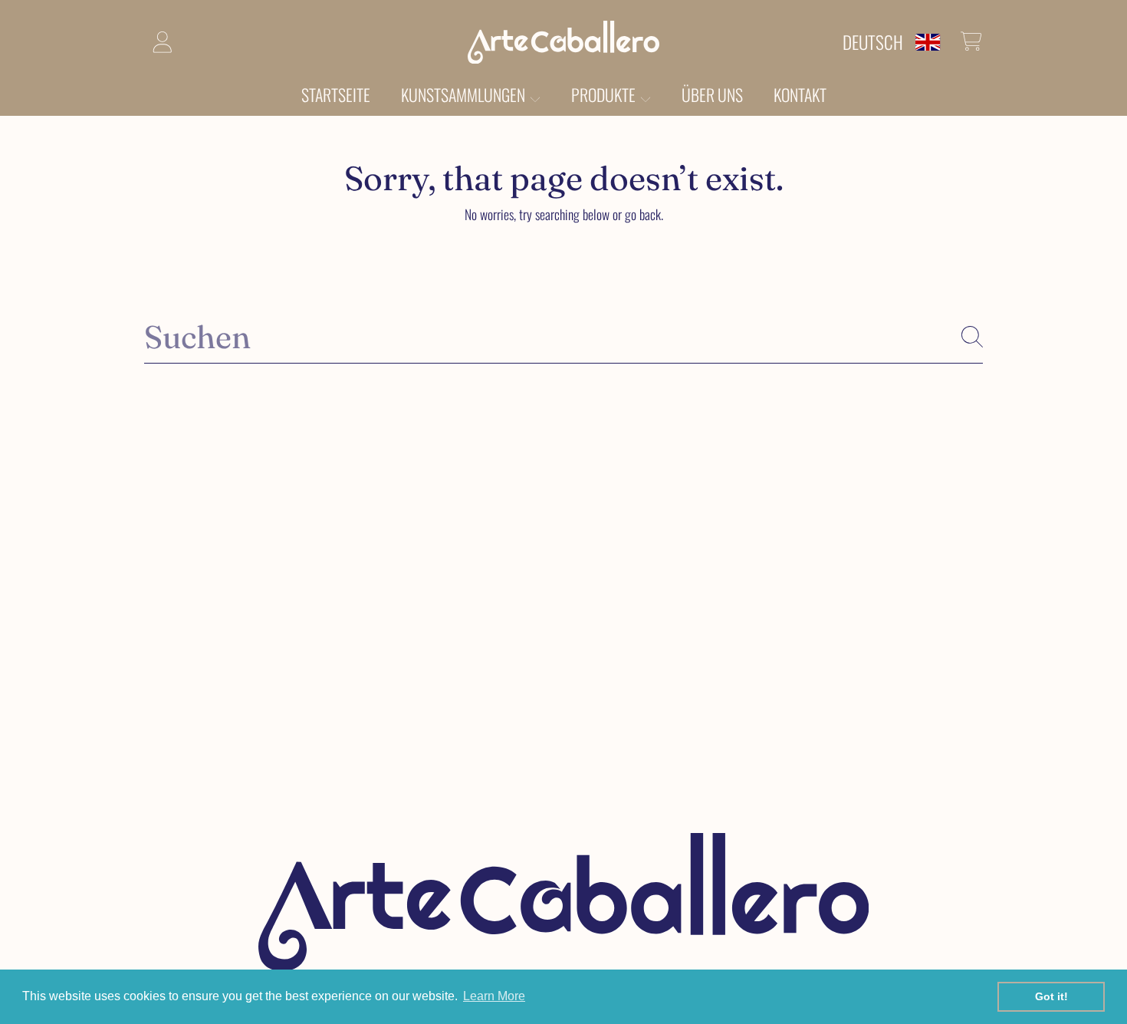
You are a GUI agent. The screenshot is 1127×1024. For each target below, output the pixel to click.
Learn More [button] (494, 996)
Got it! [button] (1051, 996)
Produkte (605, 94)
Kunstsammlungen (464, 94)
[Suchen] (972, 337)
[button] (971, 41)
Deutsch (873, 41)
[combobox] (563, 337)
